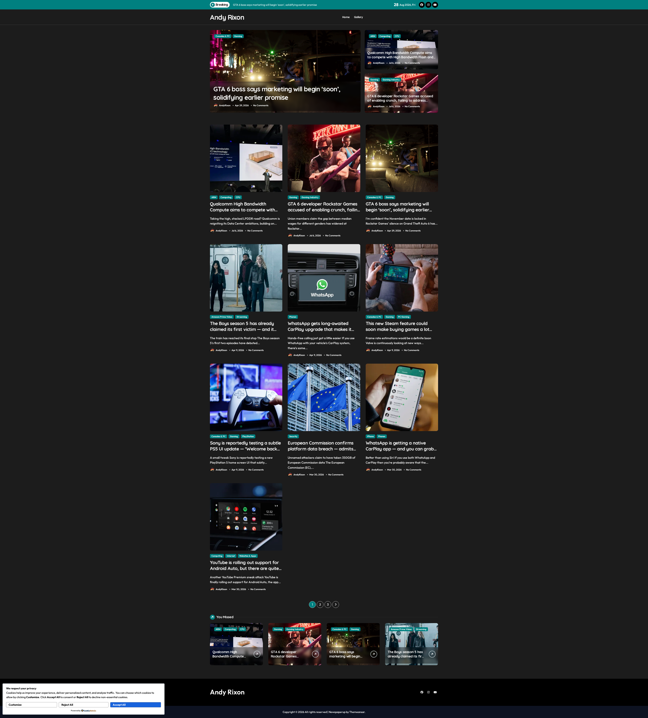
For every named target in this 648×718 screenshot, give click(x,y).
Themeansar (357, 712)
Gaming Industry (391, 79)
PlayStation (248, 436)
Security (293, 436)
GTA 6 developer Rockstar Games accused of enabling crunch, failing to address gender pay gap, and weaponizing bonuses (400, 100)
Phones (219, 36)
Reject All (67, 704)
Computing (385, 36)
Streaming (242, 316)
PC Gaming (403, 316)
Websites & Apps (247, 555)
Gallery (358, 17)
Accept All (119, 704)
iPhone (370, 436)
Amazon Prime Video (221, 316)
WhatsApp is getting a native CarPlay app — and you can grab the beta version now (400, 449)
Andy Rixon (227, 17)
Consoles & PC (374, 197)
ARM (372, 36)
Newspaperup (337, 712)
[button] (357, 71)
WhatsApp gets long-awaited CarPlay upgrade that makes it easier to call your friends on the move (281, 97)
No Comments (259, 105)
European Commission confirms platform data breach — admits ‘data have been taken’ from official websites (320, 451)
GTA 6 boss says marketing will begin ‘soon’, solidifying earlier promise (397, 209)
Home (346, 17)
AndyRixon (225, 105)
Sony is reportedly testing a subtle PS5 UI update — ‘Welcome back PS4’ (245, 449)
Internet (231, 555)
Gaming (374, 79)
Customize (15, 704)
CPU (397, 36)
